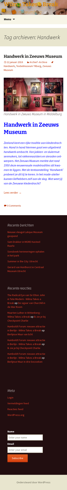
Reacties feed (15, 409)
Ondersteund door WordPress (33, 482)
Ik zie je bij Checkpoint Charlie (23, 348)
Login (10, 397)
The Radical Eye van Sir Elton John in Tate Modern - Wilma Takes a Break (26, 299)
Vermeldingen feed (18, 403)
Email (10, 444)
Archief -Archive (38, 62)
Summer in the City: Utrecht (22, 261)
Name (10, 431)
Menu (7, 19)
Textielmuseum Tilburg (28, 66)
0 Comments (14, 205)
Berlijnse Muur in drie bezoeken (24, 361)
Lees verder (13, 192)
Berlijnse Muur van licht (20, 334)
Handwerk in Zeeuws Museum (33, 56)
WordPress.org (15, 415)
